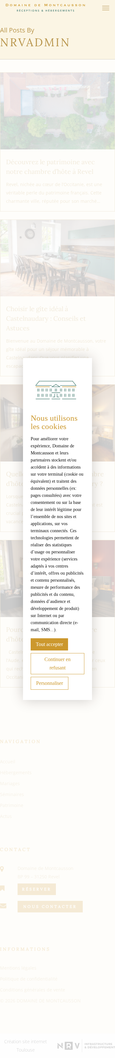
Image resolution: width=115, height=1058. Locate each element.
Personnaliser (49, 683)
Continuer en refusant (57, 663)
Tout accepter (49, 644)
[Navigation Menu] (105, 7)
